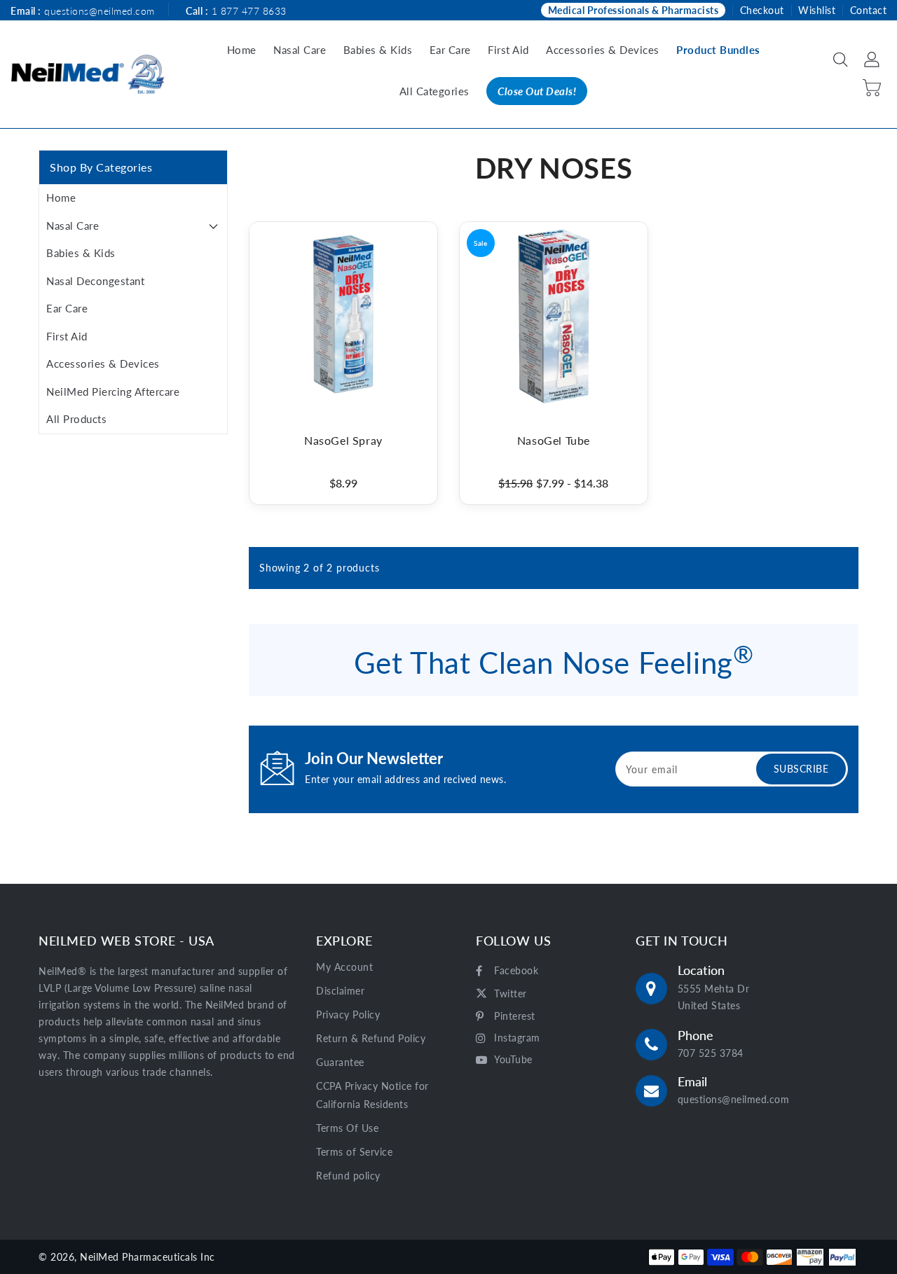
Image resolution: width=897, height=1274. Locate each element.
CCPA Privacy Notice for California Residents (372, 1095)
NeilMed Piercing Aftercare (112, 391)
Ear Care (67, 308)
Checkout (762, 10)
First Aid (67, 336)
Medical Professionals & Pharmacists (633, 10)
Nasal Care (72, 225)
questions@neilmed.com (99, 11)
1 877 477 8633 (249, 11)
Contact (868, 10)
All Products (76, 419)
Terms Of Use (347, 1128)
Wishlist (816, 10)
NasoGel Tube (553, 440)
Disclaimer (340, 991)
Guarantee (340, 1062)
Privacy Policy (348, 1014)
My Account (344, 967)
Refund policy (348, 1176)
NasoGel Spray (343, 440)
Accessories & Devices (103, 363)
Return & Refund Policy (370, 1038)
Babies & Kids (81, 253)
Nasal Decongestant (95, 281)
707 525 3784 (711, 1053)
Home (61, 197)
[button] (842, 60)
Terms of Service (354, 1152)
